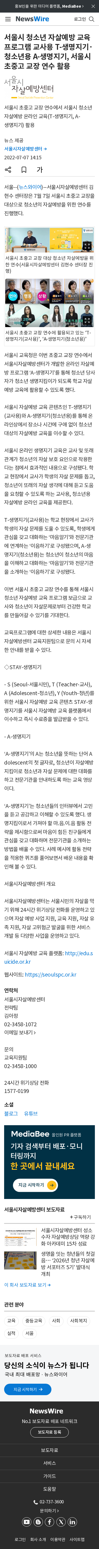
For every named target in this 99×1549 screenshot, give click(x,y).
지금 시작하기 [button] (25, 1389)
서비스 (49, 1463)
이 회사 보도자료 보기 (27, 1285)
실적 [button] (11, 1333)
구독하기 (82, 1217)
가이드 (49, 1476)
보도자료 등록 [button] (49, 1432)
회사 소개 (38, 1539)
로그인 (20, 1539)
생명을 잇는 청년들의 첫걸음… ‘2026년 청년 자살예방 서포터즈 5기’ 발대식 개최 (68, 1264)
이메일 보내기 (20, 1032)
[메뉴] (7, 19)
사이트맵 (77, 1539)
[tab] (49, 1450)
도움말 (49, 1489)
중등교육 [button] (33, 1321)
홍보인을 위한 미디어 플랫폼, (49, 6)
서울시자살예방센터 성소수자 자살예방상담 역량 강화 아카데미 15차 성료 (68, 1237)
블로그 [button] (11, 1113)
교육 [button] (11, 1321)
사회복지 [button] (78, 1321)
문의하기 (49, 1510)
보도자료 (49, 1450)
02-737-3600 (52, 1501)
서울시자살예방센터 (25, 149)
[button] (8, 170)
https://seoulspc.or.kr (50, 974)
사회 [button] (56, 1321)
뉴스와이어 (30, 187)
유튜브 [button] (31, 1113)
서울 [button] (29, 1333)
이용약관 (57, 1539)
